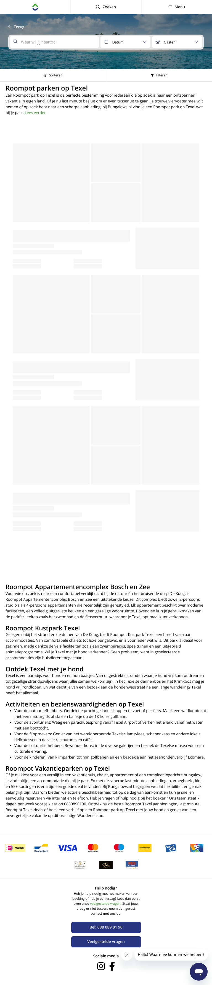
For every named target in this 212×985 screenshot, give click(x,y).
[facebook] (112, 966)
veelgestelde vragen (105, 903)
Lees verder (35, 112)
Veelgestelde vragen (106, 941)
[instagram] (101, 966)
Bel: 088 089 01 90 (106, 927)
